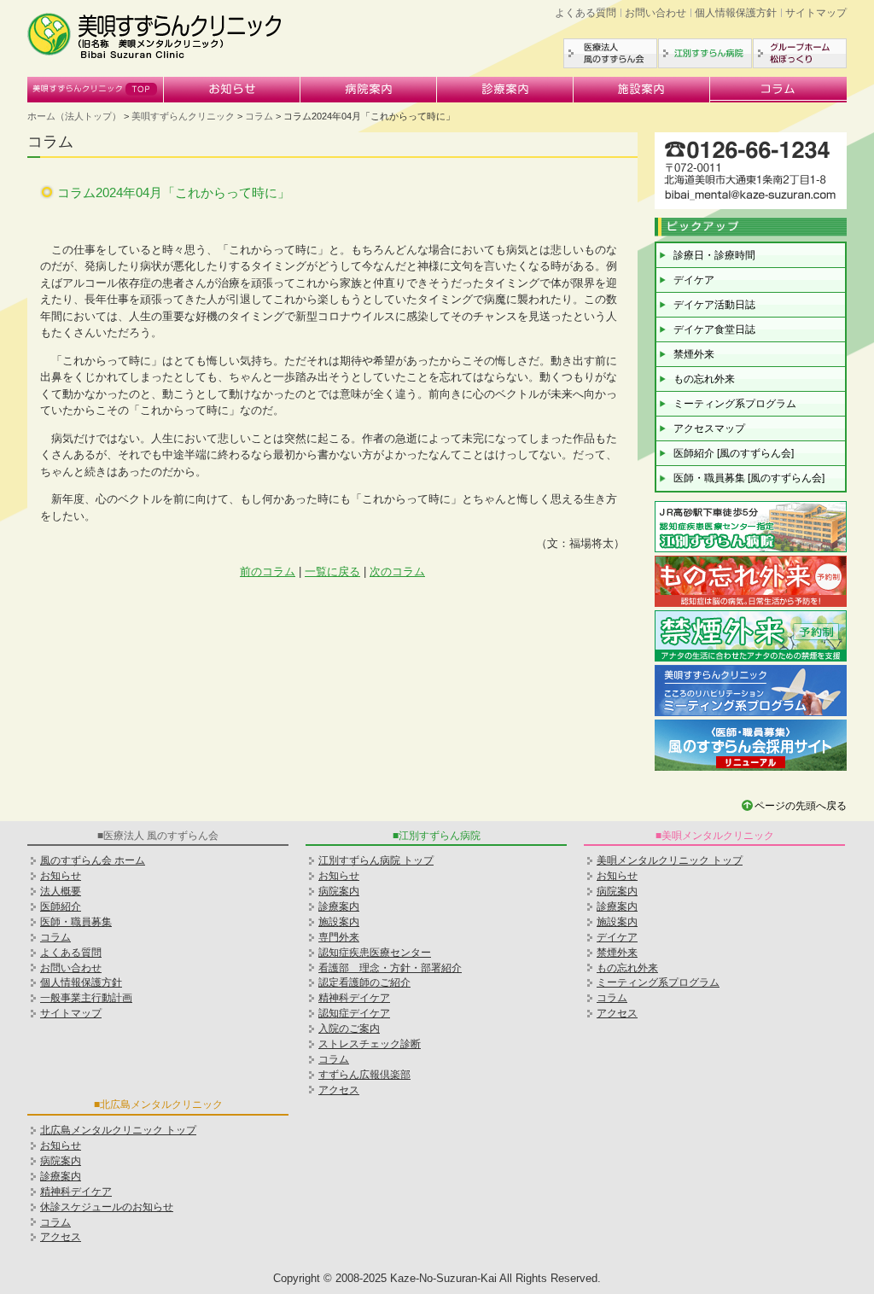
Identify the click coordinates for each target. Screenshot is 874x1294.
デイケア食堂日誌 (714, 329)
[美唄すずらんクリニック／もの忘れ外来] (751, 604)
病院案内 (368, 89)
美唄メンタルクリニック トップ (670, 860)
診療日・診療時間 (714, 255)
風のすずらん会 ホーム (92, 860)
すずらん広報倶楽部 (364, 1075)
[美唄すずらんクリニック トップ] (155, 56)
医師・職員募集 (76, 922)
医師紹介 (60, 906)
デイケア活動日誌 (714, 305)
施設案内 (642, 89)
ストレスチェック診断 (369, 1044)
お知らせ (232, 89)
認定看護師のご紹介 (364, 982)
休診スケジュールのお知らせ (106, 1207)
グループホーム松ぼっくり (800, 53)
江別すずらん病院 (705, 53)
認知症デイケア (354, 1013)
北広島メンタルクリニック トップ (118, 1130)
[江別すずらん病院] (751, 550)
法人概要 (60, 891)
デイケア (693, 280)
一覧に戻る (332, 571)
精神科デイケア (76, 1192)
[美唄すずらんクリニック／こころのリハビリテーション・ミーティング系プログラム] (751, 714)
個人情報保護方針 (736, 13)
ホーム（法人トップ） (74, 116)
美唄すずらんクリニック (95, 89)
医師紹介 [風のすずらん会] (733, 453)
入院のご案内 (349, 1029)
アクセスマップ (709, 428)
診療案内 (505, 89)
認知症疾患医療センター (374, 953)
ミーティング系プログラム (734, 404)
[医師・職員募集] (751, 768)
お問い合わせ (655, 13)
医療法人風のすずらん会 (610, 53)
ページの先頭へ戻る (801, 806)
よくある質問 (585, 13)
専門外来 (338, 937)
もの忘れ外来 (704, 379)
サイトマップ (816, 13)
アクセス (338, 1090)
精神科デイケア (354, 998)
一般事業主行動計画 (86, 998)
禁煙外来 (693, 354)
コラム (778, 89)
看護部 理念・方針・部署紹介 (390, 968)
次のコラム (397, 571)
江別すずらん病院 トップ (376, 860)
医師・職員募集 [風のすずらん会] (748, 478)
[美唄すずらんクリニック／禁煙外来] (751, 659)
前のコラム (267, 571)
